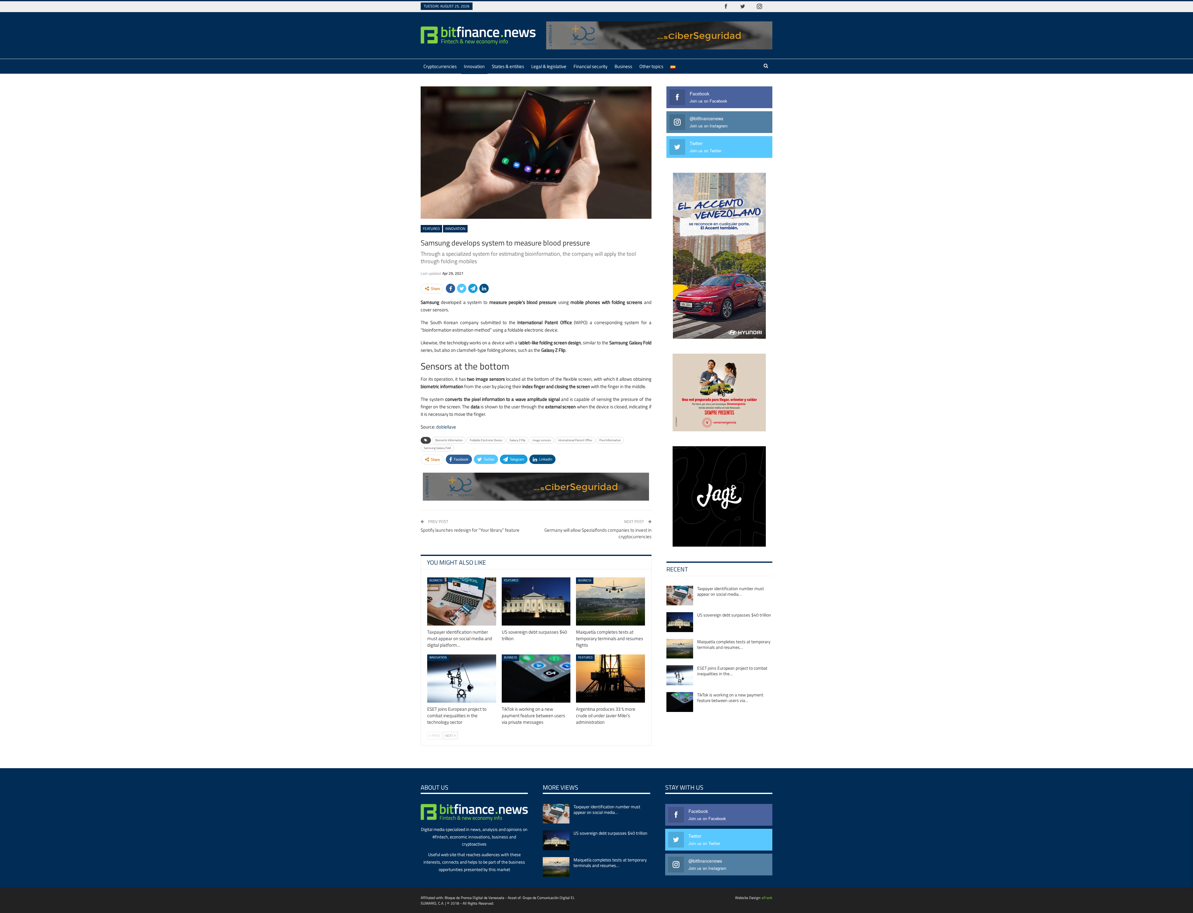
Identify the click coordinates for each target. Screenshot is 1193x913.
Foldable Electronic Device (486, 440)
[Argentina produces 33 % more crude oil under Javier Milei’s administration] (610, 678)
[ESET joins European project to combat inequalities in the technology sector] (461, 678)
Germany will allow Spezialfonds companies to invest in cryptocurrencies (597, 533)
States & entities (508, 66)
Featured (431, 229)
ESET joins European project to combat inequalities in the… (732, 671)
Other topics (651, 66)
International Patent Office (575, 440)
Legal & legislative (548, 66)
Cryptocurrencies (440, 66)
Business (623, 66)
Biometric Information (449, 440)
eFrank (767, 898)
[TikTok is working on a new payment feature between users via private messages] (536, 678)
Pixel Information (610, 440)
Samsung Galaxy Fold (437, 448)
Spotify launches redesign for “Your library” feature (470, 530)
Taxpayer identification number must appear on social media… (730, 591)
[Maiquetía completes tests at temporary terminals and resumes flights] (610, 601)
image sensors (542, 440)
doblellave (446, 426)
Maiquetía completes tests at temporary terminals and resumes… (733, 644)
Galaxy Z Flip (517, 440)
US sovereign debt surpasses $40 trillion (734, 615)
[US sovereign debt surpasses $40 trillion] (536, 601)
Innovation (474, 66)
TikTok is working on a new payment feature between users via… (730, 697)
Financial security (590, 66)
